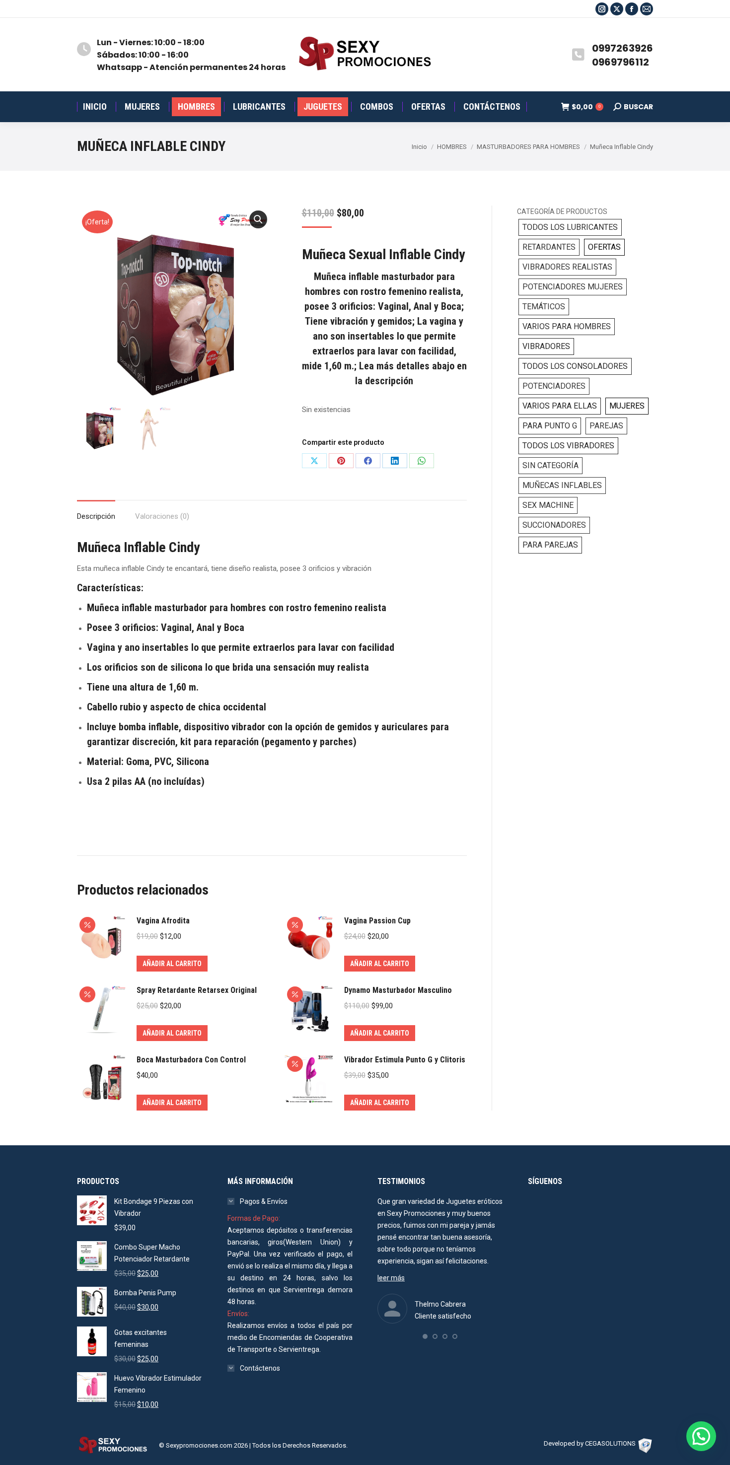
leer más (391, 1278)
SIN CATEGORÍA (550, 465)
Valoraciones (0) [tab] (162, 516)
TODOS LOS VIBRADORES (568, 445)
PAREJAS (606, 425)
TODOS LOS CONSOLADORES (575, 366)
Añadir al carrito (172, 964)
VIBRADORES (546, 346)
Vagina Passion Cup (377, 920)
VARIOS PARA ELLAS (559, 406)
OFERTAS (604, 247)
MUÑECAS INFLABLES (562, 485)
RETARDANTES (549, 247)
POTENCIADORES (553, 386)
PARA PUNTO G (549, 425)
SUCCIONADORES (554, 525)
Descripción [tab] (96, 516)
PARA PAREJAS (550, 545)
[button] (258, 219)
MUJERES (627, 406)
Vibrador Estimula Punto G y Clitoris (404, 1059)
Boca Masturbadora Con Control (191, 1059)
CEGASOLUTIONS (610, 1443)
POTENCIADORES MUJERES (572, 286)
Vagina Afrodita (163, 920)
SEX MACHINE (548, 505)
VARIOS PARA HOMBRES (566, 326)
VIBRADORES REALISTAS (567, 267)
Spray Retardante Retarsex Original (197, 990)
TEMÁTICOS (543, 306)
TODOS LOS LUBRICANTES (570, 227)
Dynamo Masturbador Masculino (398, 990)
